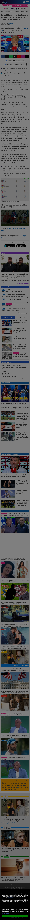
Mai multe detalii (10, 897)
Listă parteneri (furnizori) (5, 913)
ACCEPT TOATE (15, 915)
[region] (15, 904)
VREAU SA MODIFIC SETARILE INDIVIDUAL (15, 917)
